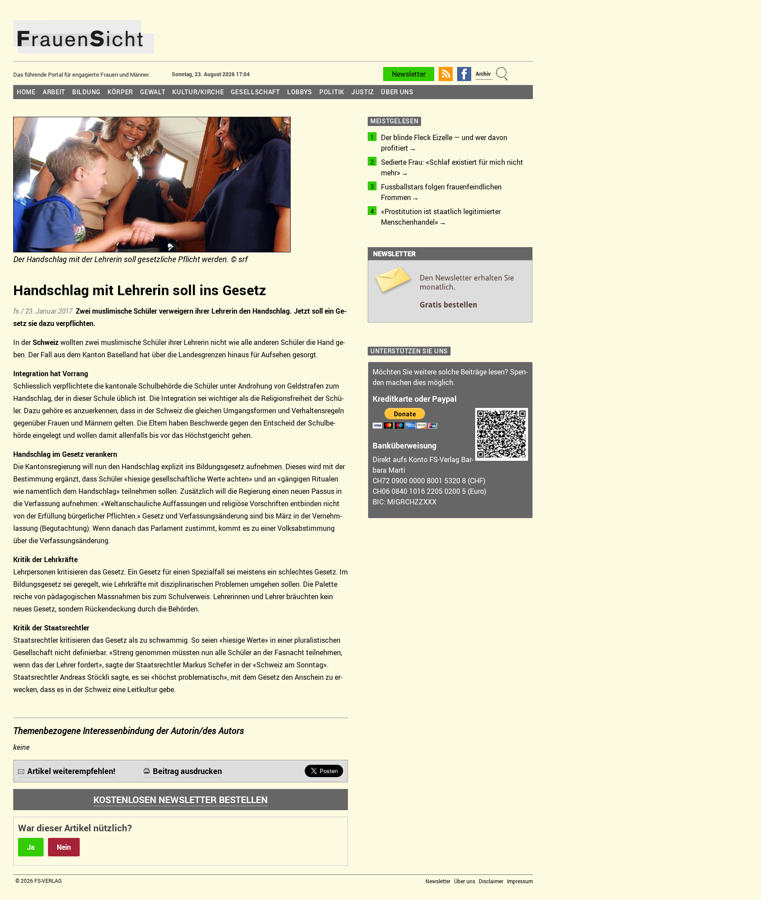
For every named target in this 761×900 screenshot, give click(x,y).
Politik (331, 92)
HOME (26, 92)
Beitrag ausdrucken (187, 771)
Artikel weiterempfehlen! (71, 771)
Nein (64, 847)
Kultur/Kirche (198, 92)
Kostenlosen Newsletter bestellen (180, 799)
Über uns (397, 92)
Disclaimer (491, 881)
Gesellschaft (255, 92)
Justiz (362, 92)
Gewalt (152, 92)
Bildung (86, 92)
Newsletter (408, 74)
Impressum (520, 881)
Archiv (483, 73)
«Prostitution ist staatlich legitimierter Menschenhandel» (441, 217)
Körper (120, 92)
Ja (31, 847)
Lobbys (299, 92)
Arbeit (54, 92)
